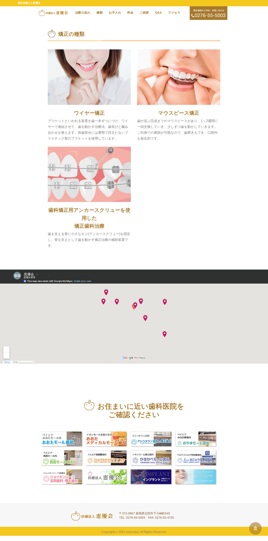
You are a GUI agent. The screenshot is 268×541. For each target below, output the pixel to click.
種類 (100, 12)
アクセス (174, 12)
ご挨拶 (144, 12)
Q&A (158, 12)
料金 (130, 12)
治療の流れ (82, 12)
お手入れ (115, 12)
